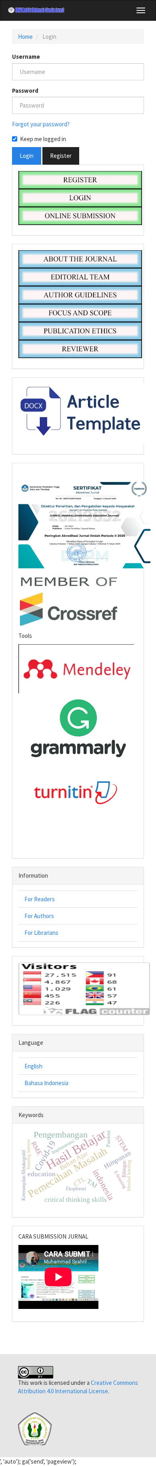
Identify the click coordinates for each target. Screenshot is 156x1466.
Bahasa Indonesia (46, 1083)
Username (26, 56)
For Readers (39, 899)
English (33, 1066)
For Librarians (41, 932)
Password (25, 90)
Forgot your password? (41, 124)
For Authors (39, 916)
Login (27, 155)
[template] (85, 413)
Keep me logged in (43, 139)
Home (25, 36)
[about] (80, 258)
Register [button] (61, 155)
